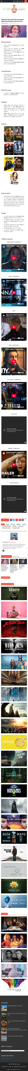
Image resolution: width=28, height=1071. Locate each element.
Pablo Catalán (4, 23)
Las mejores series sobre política (22, 566)
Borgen (7, 524)
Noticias (14, 526)
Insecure (24, 524)
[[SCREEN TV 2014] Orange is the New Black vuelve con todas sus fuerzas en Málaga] (14, 561)
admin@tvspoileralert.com (16, 1069)
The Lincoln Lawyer (6, 528)
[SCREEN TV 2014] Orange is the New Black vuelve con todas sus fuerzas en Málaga (14, 568)
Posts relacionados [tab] (6, 556)
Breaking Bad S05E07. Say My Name (15, 1005)
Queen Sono (20, 526)
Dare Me (13, 524)
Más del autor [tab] (16, 556)
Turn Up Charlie (15, 528)
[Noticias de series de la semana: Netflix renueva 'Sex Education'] (5, 561)
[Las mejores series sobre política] (23, 561)
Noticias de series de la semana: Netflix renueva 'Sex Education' (5, 568)
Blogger (8, 1069)
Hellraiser (19, 524)
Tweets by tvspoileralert (6, 1058)
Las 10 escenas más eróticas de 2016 (15, 1036)
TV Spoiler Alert (10, 1066)
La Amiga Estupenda (6, 526)
